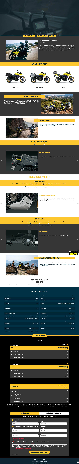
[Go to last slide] (1, 160)
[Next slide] (77, 160)
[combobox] (25, 423)
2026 (67, 344)
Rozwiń (36, 443)
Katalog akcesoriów (39, 336)
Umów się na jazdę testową (46, 36)
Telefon (14, 433)
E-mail (42, 433)
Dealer (42, 421)
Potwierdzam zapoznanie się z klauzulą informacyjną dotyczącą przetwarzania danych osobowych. (32, 441)
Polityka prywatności (43, 461)
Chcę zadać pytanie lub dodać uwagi (18, 438)
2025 (63, 344)
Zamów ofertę (29, 36)
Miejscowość (15, 421)
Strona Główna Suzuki (35, 461)
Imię (13, 428)
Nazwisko (42, 428)
